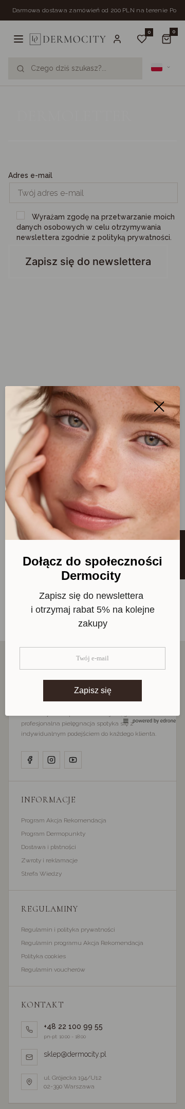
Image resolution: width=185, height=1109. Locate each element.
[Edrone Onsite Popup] (92, 554)
